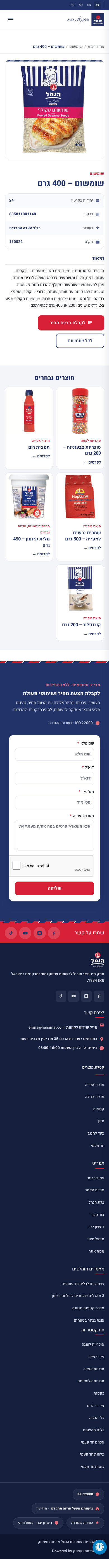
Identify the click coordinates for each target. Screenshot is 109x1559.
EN (89, 5)
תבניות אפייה (93, 1369)
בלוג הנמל (96, 1202)
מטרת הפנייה (83, 816)
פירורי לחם (95, 1406)
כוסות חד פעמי (92, 1467)
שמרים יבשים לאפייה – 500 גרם (83, 536)
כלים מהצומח (93, 1430)
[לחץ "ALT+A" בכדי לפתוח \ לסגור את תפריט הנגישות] (100, 1547)
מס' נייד (87, 792)
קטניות (98, 1109)
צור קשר (97, 1215)
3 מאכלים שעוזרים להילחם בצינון (78, 1296)
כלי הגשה (96, 1418)
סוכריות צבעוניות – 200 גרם (82, 450)
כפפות (99, 1393)
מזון (101, 1121)
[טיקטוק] (11, 933)
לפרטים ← (92, 462)
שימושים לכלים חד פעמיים (82, 1284)
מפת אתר (96, 1251)
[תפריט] (11, 19)
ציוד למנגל (95, 1133)
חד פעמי (97, 1146)
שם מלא (87, 743)
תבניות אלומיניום (90, 1381)
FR (72, 5)
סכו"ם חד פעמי (92, 1442)
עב (97, 5)
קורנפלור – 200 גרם (81, 625)
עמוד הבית (96, 46)
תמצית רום (39, 447)
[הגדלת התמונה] (54, 109)
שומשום (76, 46)
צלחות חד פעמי (92, 1454)
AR (81, 5)
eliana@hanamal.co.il (46, 1027)
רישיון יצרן (95, 1227)
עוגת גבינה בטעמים (89, 1320)
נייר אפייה (96, 1357)
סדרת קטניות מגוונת (88, 1308)
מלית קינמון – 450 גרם (31, 542)
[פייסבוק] (54, 933)
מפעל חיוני (95, 1239)
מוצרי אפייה (94, 1085)
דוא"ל (89, 767)
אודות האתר (94, 1190)
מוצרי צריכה (94, 1097)
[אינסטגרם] (40, 933)
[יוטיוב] (25, 933)
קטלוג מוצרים (93, 1067)
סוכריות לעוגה (93, 1344)
